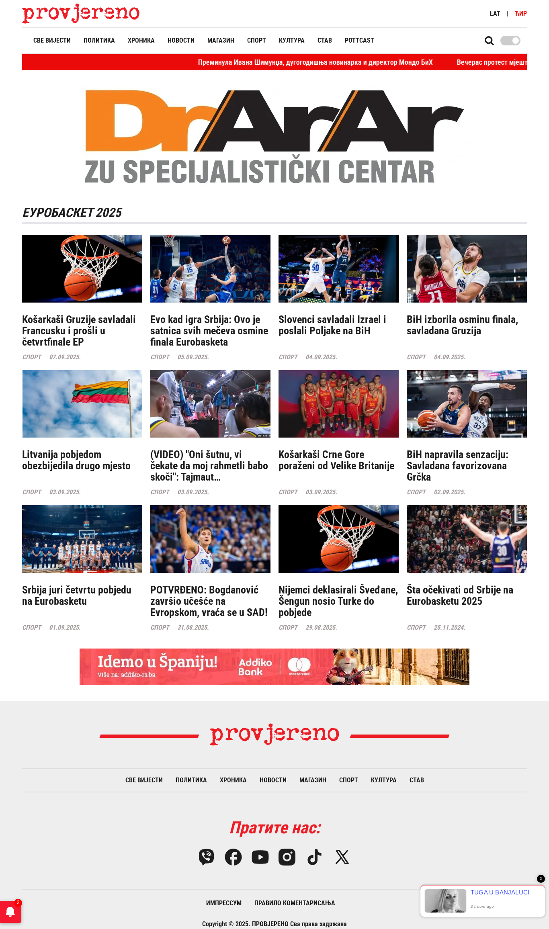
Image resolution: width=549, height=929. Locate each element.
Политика (99, 40)
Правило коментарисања (294, 903)
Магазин (220, 40)
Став (325, 40)
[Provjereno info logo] (81, 13)
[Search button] (489, 40)
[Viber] (206, 857)
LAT (495, 13)
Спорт (256, 40)
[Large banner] (274, 667)
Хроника (141, 40)
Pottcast (359, 40)
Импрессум (224, 903)
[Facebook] (233, 857)
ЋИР (521, 13)
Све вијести (52, 40)
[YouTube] (260, 857)
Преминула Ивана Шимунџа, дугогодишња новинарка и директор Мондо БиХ (277, 62)
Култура (292, 40)
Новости (181, 40)
